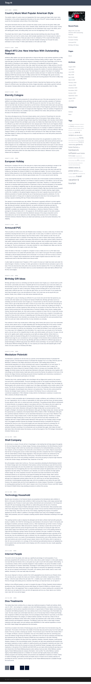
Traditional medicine (72, 176)
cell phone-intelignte (76, 128)
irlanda (76, 160)
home (83, 153)
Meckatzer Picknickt (16, 354)
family (81, 138)
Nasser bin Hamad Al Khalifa (21, 171)
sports (75, 173)
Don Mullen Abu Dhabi (42, 122)
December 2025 (72, 88)
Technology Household (17, 495)
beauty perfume (77, 126)
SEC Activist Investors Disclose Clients (33, 59)
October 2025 (72, 93)
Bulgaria (20, 330)
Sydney (27, 679)
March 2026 (71, 80)
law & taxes (83, 160)
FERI (31, 103)
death (73, 132)
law (79, 160)
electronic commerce (72, 138)
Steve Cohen (35, 235)
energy (77, 138)
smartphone (70, 173)
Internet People (13, 554)
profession (81, 171)
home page (71, 156)
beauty (72, 126)
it (78, 160)
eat (75, 135)
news (71, 167)
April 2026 (71, 77)
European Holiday (14, 161)
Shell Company (13, 440)
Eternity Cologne (14, 95)
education (79, 135)
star (78, 173)
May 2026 (71, 74)
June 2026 (71, 72)
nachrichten (70, 164)
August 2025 (71, 98)
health (78, 153)
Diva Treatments (14, 601)
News (16, 47)
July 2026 (71, 69)
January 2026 (72, 85)
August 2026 (71, 67)
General (15, 10)
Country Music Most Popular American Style (29, 13)
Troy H (8, 2)
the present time (82, 173)
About (70, 56)
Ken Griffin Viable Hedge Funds (13, 624)
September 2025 (73, 95)
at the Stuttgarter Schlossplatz (74, 124)
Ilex (59, 307)
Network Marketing (76, 164)
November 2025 (72, 90)
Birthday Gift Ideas (15, 278)
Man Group (27, 366)
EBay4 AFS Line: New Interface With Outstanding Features (32, 52)
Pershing (16, 63)
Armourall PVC (13, 227)
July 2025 (71, 101)
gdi (79, 147)
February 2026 (72, 82)
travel (79, 176)
